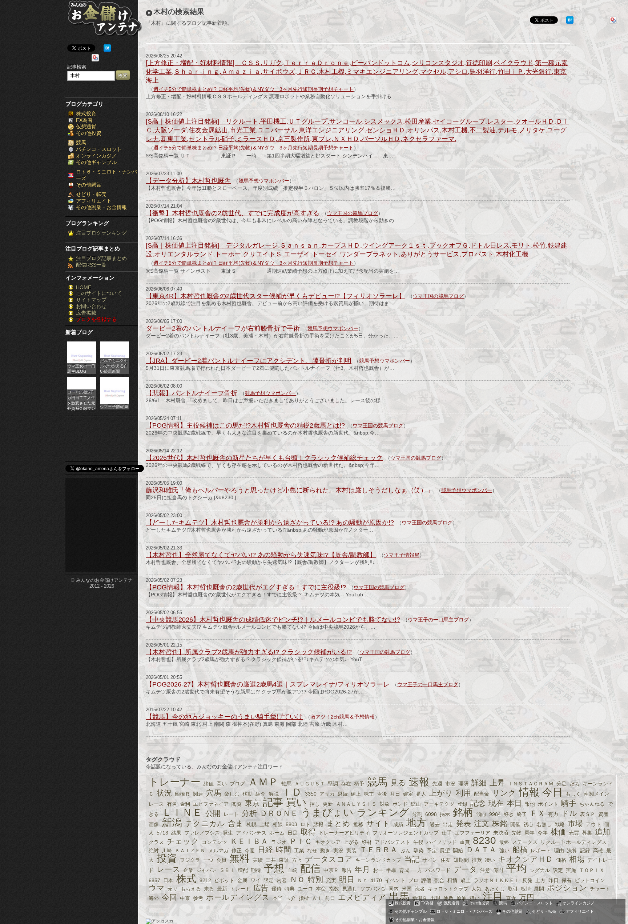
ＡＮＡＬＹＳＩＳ (356, 804)
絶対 (154, 850)
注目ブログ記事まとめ (101, 258)
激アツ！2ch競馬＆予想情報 (342, 717)
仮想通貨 (86, 126)
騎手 (568, 803)
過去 (435, 824)
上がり (441, 793)
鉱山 (416, 804)
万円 (526, 897)
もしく (573, 794)
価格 (561, 860)
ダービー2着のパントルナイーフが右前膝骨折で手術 (223, 328)
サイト (378, 823)
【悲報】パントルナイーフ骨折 (191, 393)
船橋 (520, 849)
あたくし (494, 889)
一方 (417, 870)
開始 (458, 850)
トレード (240, 889)
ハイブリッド (441, 842)
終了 (522, 814)
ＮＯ (297, 879)
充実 (331, 880)
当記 (411, 859)
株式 (186, 878)
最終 (504, 842)
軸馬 (286, 784)
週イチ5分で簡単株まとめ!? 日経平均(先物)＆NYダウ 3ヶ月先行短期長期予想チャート (253, 89)
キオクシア (328, 842)
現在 (496, 803)
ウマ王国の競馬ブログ (352, 213)
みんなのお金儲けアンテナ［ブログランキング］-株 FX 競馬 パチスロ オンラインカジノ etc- (104, 21)
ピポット (224, 880)
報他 (530, 804)
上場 (264, 824)
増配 (243, 870)
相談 (278, 824)
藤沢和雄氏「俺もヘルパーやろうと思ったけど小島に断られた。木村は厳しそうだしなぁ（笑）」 (290, 490)
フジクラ (190, 860)
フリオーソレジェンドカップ (406, 833)
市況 (450, 784)
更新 (328, 804)
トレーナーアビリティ (344, 833)
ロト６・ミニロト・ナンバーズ (464, 911)
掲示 (445, 814)
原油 (461, 898)
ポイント (548, 804)
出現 (435, 898)
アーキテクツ (439, 804)
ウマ (157, 888)
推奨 (477, 860)
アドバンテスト (392, 842)
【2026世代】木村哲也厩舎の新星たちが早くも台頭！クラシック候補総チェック (264, 457)
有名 (172, 804)
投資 (167, 858)
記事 (273, 802)
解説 (274, 794)
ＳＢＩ (227, 870)
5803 (291, 824)
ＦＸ (537, 813)
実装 (351, 850)
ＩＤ (292, 792)
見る (398, 783)
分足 (561, 784)
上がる (351, 842)
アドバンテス (251, 833)
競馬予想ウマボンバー (263, 181)
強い (504, 850)
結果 (176, 833)
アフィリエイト (94, 201)
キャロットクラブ (448, 889)
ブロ (413, 880)
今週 (250, 850)
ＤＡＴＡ (481, 849)
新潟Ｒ (419, 898)
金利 (185, 804)
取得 (308, 832)
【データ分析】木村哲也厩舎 (188, 180)
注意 (485, 870)
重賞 (465, 842)
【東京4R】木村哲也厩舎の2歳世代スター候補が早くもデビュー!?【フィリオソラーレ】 (275, 296)
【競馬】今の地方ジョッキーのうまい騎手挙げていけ (224, 716)
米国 (407, 889)
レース (168, 869)
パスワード (438, 870)
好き (509, 814)
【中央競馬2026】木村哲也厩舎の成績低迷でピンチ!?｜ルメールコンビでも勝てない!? (273, 619)
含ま (235, 823)
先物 (516, 833)
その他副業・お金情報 (101, 207)
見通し (349, 889)
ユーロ (305, 889)
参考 (198, 898)
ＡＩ (317, 898)
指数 (334, 889)
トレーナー (175, 782)
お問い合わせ (91, 306)
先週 (437, 784)
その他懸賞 (88, 185)
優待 (276, 889)
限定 (268, 880)
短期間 (461, 860)
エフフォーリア (472, 833)
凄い (490, 860)
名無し (544, 824)
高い (222, 784)
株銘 (499, 823)
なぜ (312, 850)
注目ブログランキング (101, 233)
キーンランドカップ (378, 860)
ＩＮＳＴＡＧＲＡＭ (530, 784)
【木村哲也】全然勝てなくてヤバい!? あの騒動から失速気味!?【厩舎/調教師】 (261, 555)
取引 (513, 889)
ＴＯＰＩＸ (591, 870)
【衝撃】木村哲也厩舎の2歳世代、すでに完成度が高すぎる (232, 213)
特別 (315, 879)
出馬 (399, 896)
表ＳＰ (587, 814)
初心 (528, 824)
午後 (418, 842)
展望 (445, 850)
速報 (419, 782)
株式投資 (86, 113)
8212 (205, 880)
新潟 (172, 822)
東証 (284, 860)
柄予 (359, 784)
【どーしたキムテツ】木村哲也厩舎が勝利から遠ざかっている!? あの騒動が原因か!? (270, 522)
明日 (346, 879)
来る (209, 889)
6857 (154, 880)
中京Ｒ (331, 870)
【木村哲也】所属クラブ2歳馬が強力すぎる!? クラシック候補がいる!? (249, 652)
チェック (183, 841)
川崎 (167, 850)
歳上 (465, 880)
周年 (529, 833)
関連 (198, 794)
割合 (439, 880)
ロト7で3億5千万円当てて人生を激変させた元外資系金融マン (81, 399)
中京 (185, 898)
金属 (242, 880)
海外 (154, 898)
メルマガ (218, 850)
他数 (448, 898)
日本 (168, 880)
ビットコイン (590, 880)
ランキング (383, 812)
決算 (572, 850)
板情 (526, 889)
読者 (420, 889)
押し (315, 804)
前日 (330, 898)
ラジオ (278, 842)
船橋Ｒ (182, 794)
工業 (299, 850)
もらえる (191, 889)
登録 (462, 804)
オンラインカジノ (96, 156)
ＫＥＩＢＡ (249, 841)
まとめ (338, 823)
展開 (539, 889)
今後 (382, 794)
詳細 (479, 783)
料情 (452, 880)
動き (325, 850)
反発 (527, 880)
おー (378, 870)
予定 (432, 850)
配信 (310, 868)
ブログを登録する (96, 319)
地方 (416, 822)
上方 (540, 880)
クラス (156, 842)
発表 (463, 823)
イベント (395, 880)
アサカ (327, 794)
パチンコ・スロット (99, 149)
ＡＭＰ (263, 782)
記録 (585, 850)
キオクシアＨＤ (525, 859)
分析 (249, 813)
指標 (304, 898)
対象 (384, 804)
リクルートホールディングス (573, 842)
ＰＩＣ (300, 841)
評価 (426, 880)
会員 (221, 860)
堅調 (333, 784)
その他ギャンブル (96, 162)
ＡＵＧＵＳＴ (309, 784)
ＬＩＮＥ (182, 812)
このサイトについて (99, 293)
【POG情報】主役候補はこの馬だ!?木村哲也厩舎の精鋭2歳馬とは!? (245, 425)
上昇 (497, 783)
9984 (495, 814)
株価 (558, 832)
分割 (417, 814)
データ (465, 869)
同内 (394, 889)
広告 (261, 888)
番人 (421, 794)
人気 (476, 889)
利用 (463, 793)
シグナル (540, 870)
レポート (541, 850)
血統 (292, 870)
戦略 (560, 824)
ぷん (405, 850)
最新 (222, 889)
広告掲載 (86, 313)
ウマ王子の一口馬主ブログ (438, 620)
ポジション (567, 888)
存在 (346, 784)
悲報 (318, 824)
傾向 (481, 814)
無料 (239, 858)
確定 (408, 794)
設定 (558, 870)
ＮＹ (362, 880)
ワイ (255, 880)
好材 (367, 842)
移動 (247, 794)
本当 (278, 898)
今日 (552, 792)
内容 (282, 880)
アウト (593, 824)
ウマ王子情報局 (114, 406)
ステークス (525, 842)
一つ (208, 860)
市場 (575, 823)
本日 (514, 803)
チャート (600, 889)
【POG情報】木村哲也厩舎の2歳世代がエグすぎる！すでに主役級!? (246, 587)
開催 (515, 824)
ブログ (237, 784)
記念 (478, 803)
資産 (603, 814)
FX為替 (84, 120)
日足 (292, 833)
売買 (574, 833)
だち (574, 784)
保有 (566, 880)
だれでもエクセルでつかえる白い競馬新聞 (114, 365)
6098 (431, 814)
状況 (164, 793)
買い (296, 802)
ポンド (400, 804)
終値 (209, 784)
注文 (481, 823)
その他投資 (88, 133)
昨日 (553, 880)
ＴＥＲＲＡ (378, 849)
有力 (553, 814)
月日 (395, 794)
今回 (169, 897)
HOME (83, 287)
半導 (391, 870)
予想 (274, 868)
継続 (343, 794)
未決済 (500, 833)
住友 (445, 860)
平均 (516, 868)
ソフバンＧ (373, 889)
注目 (493, 896)
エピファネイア (211, 804)
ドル (569, 813)
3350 (311, 794)
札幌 (251, 824)
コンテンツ (214, 842)
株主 (369, 794)
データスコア (329, 859)
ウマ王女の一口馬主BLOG (81, 368)
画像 (154, 824)
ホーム (277, 833)
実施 (571, 870)
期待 (256, 870)
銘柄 (463, 812)
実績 (258, 860)
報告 (347, 870)
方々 (297, 860)
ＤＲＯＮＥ (279, 813)
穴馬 (213, 793)
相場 (576, 859)
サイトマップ (91, 300)
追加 (602, 832)
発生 (228, 833)
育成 (404, 870)
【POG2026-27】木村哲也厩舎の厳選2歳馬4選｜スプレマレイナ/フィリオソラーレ (268, 684)
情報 (529, 792)
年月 (362, 869)
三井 (271, 860)
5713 (162, 833)
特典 (290, 889)
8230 (484, 840)
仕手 (447, 833)
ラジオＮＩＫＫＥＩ (496, 880)
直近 (511, 898)
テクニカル (205, 823)
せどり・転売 (91, 194)
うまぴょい (327, 812)
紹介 (260, 794)
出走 (448, 824)
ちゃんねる (592, 804)
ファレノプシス (202, 833)
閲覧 (237, 804)
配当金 (481, 794)
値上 (356, 794)
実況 (338, 850)
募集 (587, 833)
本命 (321, 889)
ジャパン (206, 870)
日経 (265, 849)
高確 (598, 850)
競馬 (81, 142)
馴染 (419, 850)
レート (231, 814)
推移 (358, 824)
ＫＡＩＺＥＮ (190, 850)
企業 (188, 870)
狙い (475, 898)
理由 (559, 850)
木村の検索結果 (178, 12)
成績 (398, 824)
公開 (213, 813)
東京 (252, 803)
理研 (463, 784)
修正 (237, 850)
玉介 (291, 898)
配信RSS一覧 (91, 265)
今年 (543, 833)
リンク (504, 793)
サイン (430, 860)
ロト (305, 824)
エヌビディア (362, 897)
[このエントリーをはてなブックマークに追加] (107, 50)
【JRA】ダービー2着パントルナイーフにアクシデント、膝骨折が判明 (248, 360)
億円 (498, 870)
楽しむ (231, 794)
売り (173, 889)
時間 (283, 849)
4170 (376, 880)
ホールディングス (238, 897)
